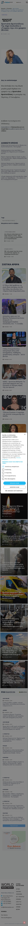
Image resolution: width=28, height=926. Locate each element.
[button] (14, 462)
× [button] (24, 434)
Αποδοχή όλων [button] (14, 483)
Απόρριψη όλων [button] (14, 487)
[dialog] (14, 463)
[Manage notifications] (24, 922)
